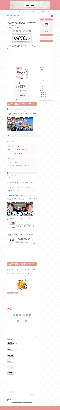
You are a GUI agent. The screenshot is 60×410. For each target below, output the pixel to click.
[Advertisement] (22, 18)
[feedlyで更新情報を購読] (18, 321)
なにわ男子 (43, 61)
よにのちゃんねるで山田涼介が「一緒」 (22, 94)
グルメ (43, 82)
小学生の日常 (44, 96)
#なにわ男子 (13, 165)
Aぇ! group (43, 45)
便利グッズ (43, 86)
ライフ (42, 78)
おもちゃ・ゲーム (44, 80)
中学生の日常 (44, 92)
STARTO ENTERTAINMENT (45, 43)
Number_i (43, 69)
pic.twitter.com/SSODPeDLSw (26, 187)
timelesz (43, 59)
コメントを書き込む (22, 402)
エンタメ (42, 71)
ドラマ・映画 (44, 75)
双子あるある (44, 94)
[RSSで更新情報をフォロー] (26, 321)
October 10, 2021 (19, 190)
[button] (52, 16)
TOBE (42, 67)
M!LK (42, 73)
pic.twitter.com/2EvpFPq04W (24, 165)
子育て (42, 90)
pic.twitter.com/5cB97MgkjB (12, 150)
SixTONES (43, 53)
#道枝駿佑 (21, 149)
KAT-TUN (43, 47)
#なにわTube (25, 149)
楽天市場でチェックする (11, 141)
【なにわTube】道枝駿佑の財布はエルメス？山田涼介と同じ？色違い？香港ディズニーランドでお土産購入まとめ (21, 97)
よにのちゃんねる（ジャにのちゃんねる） (46, 64)
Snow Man (43, 57)
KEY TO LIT (43, 49)
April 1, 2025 (21, 153)
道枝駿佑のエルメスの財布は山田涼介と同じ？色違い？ (22, 91)
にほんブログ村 (9, 309)
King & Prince (44, 51)
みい (46, 28)
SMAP (43, 55)
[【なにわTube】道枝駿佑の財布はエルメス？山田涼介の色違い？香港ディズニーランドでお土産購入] (20, 31)
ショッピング (44, 84)
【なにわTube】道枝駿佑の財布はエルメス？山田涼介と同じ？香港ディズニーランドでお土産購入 (21, 86)
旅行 (42, 88)
